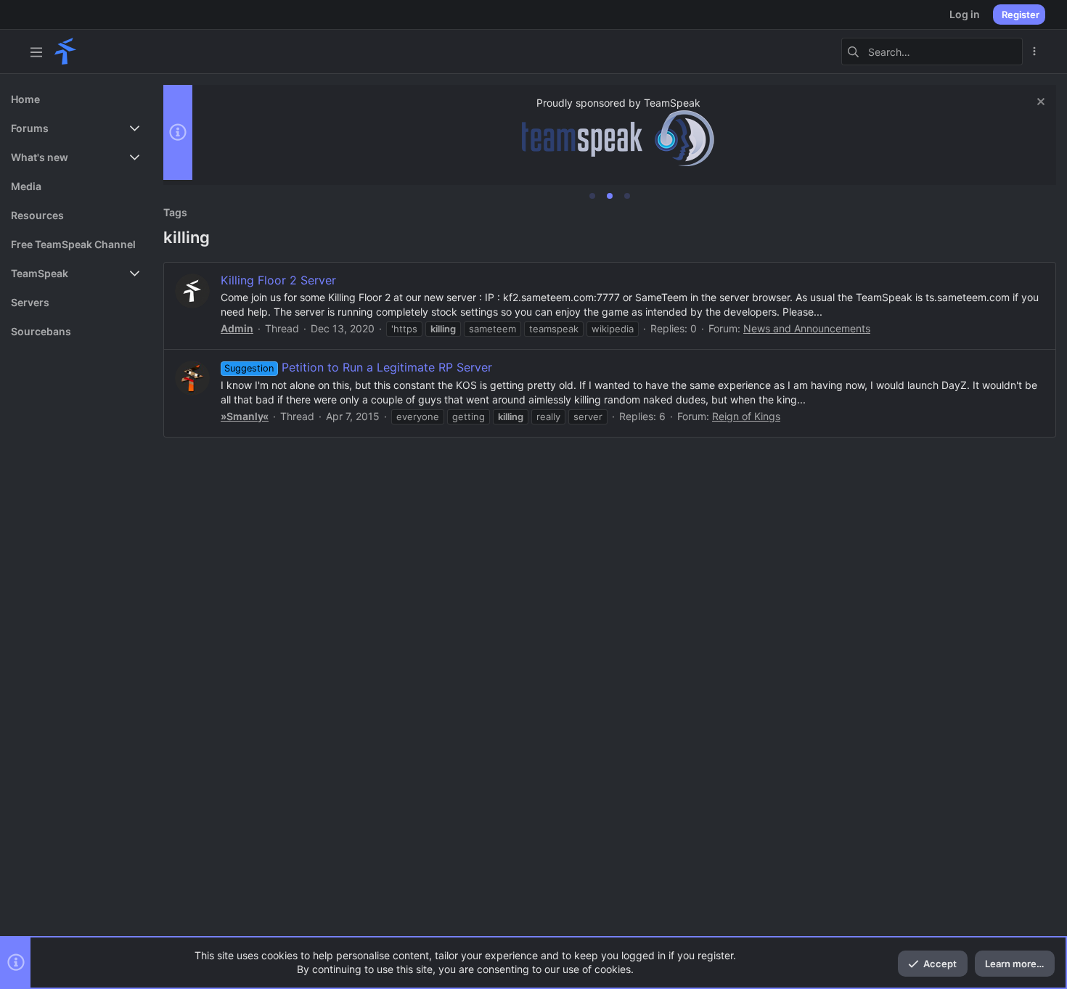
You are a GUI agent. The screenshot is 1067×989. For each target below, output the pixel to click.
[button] (36, 51)
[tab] (592, 196)
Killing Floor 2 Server (278, 280)
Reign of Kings (746, 416)
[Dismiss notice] (1039, 103)
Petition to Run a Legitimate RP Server (357, 367)
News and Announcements (806, 328)
